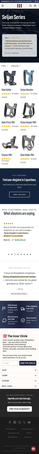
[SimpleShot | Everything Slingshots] (19, 6)
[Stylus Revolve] (29, 77)
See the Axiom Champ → (19, 293)
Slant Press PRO (8, 122)
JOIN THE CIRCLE (27, 363)
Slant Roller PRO (27, 155)
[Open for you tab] (33, 448)
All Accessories (14, 433)
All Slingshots (27, 429)
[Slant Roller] (10, 77)
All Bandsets (13, 437)
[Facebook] (14, 422)
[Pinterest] (10, 422)
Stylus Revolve (26, 90)
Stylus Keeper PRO (28, 122)
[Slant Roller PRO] (29, 143)
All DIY (28, 433)
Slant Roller (6, 90)
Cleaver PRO (7, 155)
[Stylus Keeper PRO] (29, 110)
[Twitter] (24, 422)
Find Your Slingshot (19, 409)
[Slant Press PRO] (10, 110)
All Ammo (28, 437)
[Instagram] (19, 422)
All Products (10, 429)
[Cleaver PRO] (10, 143)
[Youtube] (29, 422)
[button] (35, 5)
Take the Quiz (19, 194)
